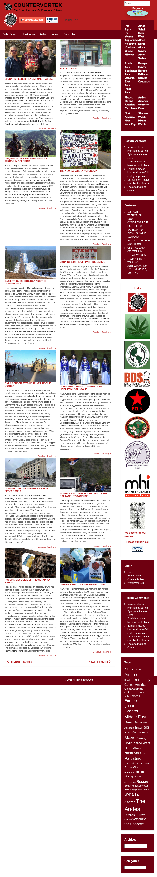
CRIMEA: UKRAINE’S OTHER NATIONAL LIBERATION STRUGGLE (82, 388)
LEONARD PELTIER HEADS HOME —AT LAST (30, 79)
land (148, 732)
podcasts (129, 772)
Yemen (129, 36)
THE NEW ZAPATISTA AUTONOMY (78, 171)
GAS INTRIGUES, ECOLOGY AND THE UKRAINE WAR (25, 282)
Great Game (133, 722)
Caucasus (144, 81)
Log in (130, 572)
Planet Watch (132, 767)
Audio (42, 34)
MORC (128, 743)
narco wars (141, 743)
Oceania (129, 77)
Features (28, 34)
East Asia (135, 696)
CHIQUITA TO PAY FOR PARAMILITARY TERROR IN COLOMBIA (26, 160)
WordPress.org (135, 582)
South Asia (130, 785)
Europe (142, 63)
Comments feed (136, 579)
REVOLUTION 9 (68, 68)
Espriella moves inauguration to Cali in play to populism (138, 172)
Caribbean (131, 108)
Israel (127, 732)
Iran (127, 33)
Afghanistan (132, 40)
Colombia (137, 688)
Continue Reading (47, 128)
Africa (141, 25)
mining (142, 738)
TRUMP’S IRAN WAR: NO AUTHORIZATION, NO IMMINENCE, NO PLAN (137, 266)
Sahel (141, 29)
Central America (135, 684)
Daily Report (9, 34)
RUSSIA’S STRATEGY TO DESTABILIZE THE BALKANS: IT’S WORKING (83, 495)
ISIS (146, 727)
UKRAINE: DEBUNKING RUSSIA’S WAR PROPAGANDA (26, 490)
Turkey (140, 814)
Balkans (143, 74)
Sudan (142, 58)
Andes (142, 97)
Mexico (129, 97)
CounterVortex (38, 5)
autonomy (142, 680)
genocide (131, 706)
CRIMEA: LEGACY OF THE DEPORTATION (82, 584)
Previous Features (20, 661)
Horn (141, 33)
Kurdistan (130, 47)
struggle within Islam (139, 789)
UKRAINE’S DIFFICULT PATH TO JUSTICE (82, 262)
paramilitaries (133, 763)
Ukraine (142, 77)
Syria (128, 29)
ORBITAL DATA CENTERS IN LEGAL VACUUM (137, 251)
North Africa (132, 748)
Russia (142, 781)
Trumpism (130, 814)
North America (135, 753)
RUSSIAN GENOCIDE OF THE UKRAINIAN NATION (28, 581)
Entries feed (134, 575)
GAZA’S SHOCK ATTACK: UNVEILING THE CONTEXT (28, 384)
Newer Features (99, 661)
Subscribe (69, 34)
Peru (146, 763)
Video (55, 34)
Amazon (143, 101)
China (128, 688)
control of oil (130, 692)
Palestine (130, 43)
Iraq (127, 25)
